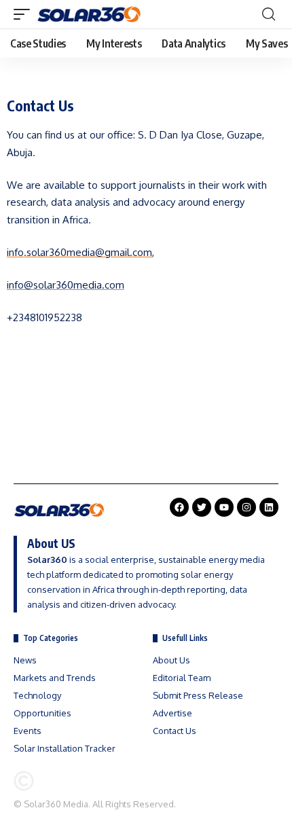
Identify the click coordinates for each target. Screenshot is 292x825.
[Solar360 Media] (89, 14)
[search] (268, 14)
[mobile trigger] (25, 14)
